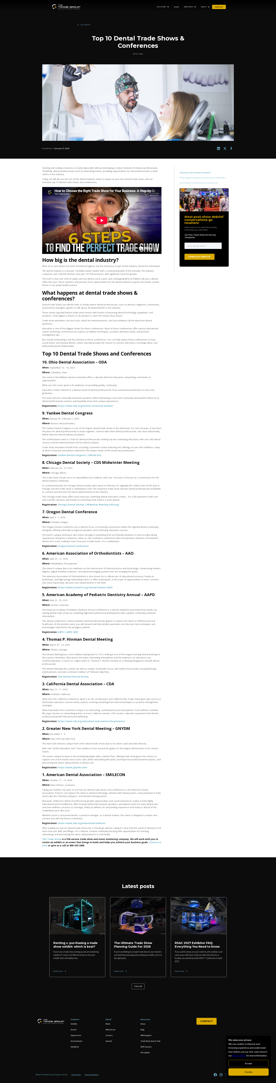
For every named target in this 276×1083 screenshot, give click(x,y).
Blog (142, 1030)
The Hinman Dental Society (73, 676)
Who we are (110, 1030)
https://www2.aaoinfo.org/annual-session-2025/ (85, 587)
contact (219, 7)
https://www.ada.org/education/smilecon (81, 823)
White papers (146, 1035)
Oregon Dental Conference (73, 545)
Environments (76, 1041)
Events (74, 1030)
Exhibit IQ (75, 1047)
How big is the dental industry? (195, 173)
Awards (109, 1041)
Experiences (76, 1035)
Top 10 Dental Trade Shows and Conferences (199, 183)
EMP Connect (146, 1047)
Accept (248, 1063)
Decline (248, 1072)
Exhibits (74, 1024)
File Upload (145, 1052)
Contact (206, 1021)
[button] (163, 6)
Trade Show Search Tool (150, 1041)
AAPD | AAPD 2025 (68, 631)
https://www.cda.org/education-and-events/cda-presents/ (91, 721)
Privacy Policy (239, 1055)
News (143, 1024)
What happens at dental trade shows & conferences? (203, 178)
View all (138, 986)
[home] (66, 7)
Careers (109, 1035)
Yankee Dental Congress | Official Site (79, 455)
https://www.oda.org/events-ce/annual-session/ (85, 405)
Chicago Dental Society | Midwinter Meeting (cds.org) (88, 504)
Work (176, 7)
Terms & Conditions (92, 1075)
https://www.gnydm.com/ (72, 767)
